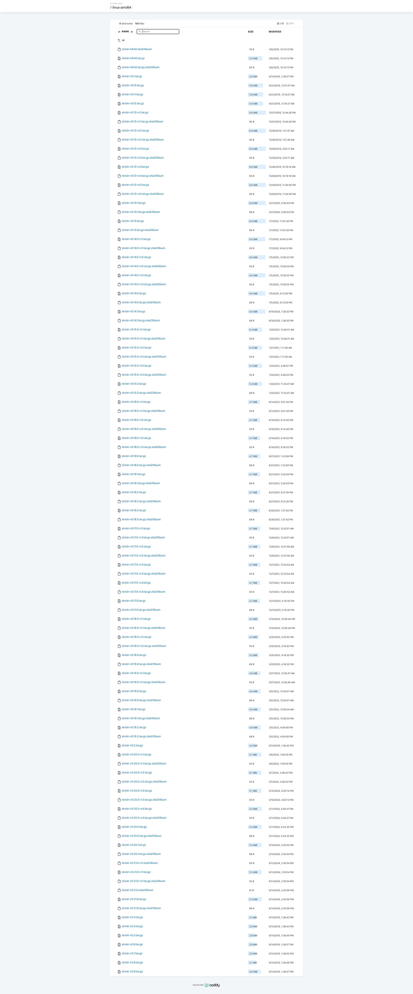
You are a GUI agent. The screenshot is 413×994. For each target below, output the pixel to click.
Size (251, 31)
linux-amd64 (121, 7)
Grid (291, 23)
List (281, 23)
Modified (275, 31)
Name (126, 31)
